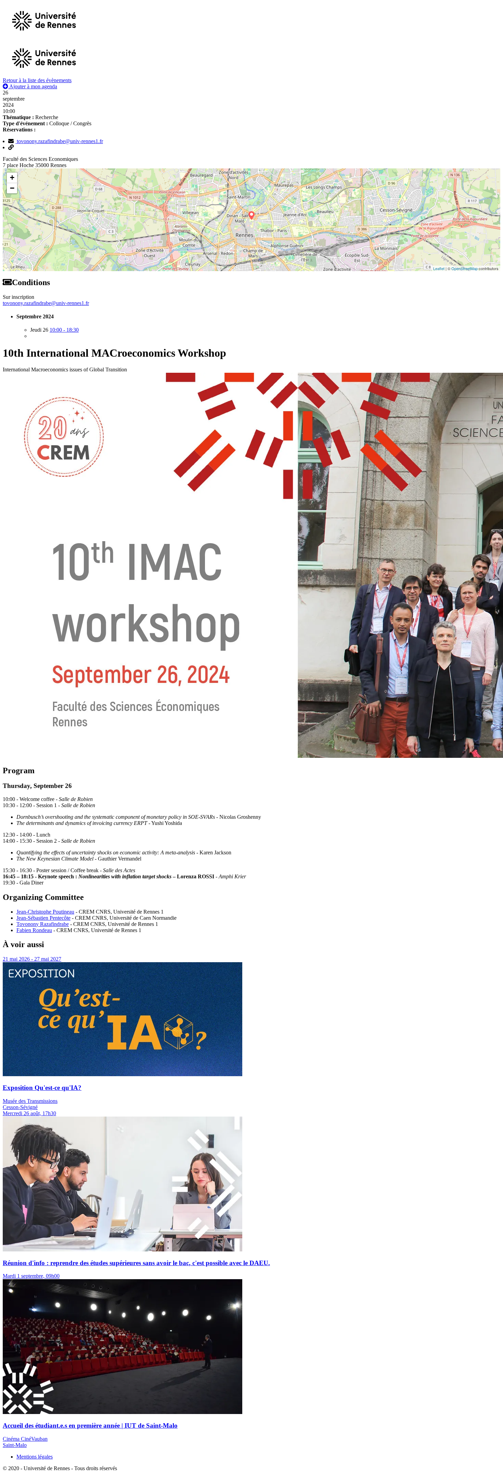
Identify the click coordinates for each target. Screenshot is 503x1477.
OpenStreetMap (464, 268)
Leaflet (438, 268)
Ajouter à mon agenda (32, 86)
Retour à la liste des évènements (37, 80)
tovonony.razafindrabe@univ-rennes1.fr (59, 141)
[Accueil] (44, 74)
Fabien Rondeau (34, 930)
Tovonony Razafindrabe (42, 924)
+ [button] (12, 177)
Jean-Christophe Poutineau (45, 912)
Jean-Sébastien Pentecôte (43, 918)
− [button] (12, 188)
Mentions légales (34, 1457)
